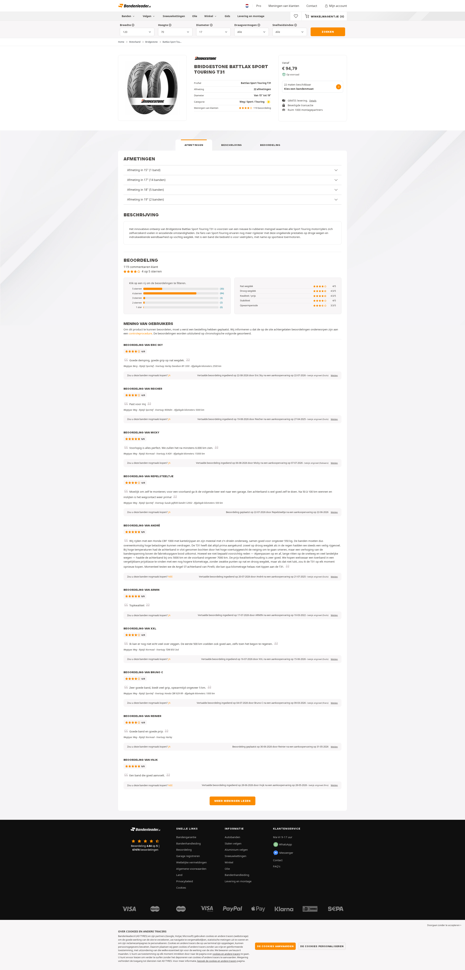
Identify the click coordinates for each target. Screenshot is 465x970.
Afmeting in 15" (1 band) (143, 170)
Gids (227, 16)
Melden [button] (334, 375)
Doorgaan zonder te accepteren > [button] (444, 925)
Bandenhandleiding (188, 843)
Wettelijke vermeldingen (191, 862)
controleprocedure (140, 333)
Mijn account (338, 6)
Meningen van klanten (283, 6)
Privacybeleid (184, 881)
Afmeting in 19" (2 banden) (145, 199)
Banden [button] (127, 16)
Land (179, 875)
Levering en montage (250, 16)
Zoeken (328, 31)
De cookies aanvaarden (275, 946)
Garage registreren (188, 856)
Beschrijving (231, 145)
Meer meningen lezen (232, 801)
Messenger (286, 852)
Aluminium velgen (236, 849)
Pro (258, 6)
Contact (311, 6)
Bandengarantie (186, 837)
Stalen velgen (233, 843)
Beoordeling (270, 145)
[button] (177, 289)
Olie (194, 16)
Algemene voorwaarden (191, 868)
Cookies (181, 887)
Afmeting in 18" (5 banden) (145, 190)
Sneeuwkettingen (174, 16)
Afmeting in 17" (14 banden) (146, 180)
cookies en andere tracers (226, 953)
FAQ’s (276, 866)
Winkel (209, 16)
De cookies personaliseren (322, 946)
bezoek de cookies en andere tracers (216, 961)
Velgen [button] (147, 16)
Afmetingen (194, 145)
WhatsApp (285, 844)
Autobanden (232, 837)
